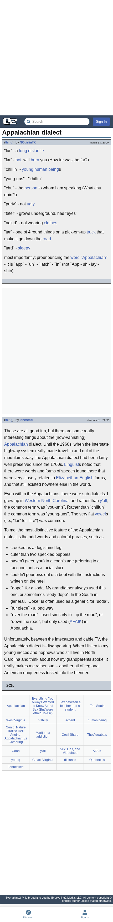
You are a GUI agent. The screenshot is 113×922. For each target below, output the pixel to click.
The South (97, 706)
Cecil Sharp (70, 735)
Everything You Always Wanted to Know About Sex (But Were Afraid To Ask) (43, 706)
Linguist (71, 464)
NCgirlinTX (28, 142)
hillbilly (43, 720)
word (75, 257)
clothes (50, 223)
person (30, 188)
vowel (100, 514)
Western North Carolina (47, 500)
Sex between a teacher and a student (70, 705)
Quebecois (97, 760)
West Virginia (15, 720)
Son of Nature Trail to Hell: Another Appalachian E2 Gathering (15, 735)
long (23, 150)
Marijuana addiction (43, 734)
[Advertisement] (56, 57)
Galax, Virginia (42, 760)
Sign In (101, 122)
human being (46, 169)
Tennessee (16, 767)
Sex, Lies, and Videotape (70, 751)
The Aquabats (97, 735)
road (47, 239)
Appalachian (94, 257)
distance (36, 150)
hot (18, 160)
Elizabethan (67, 478)
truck (91, 232)
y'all (103, 500)
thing (8, 142)
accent (70, 720)
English (86, 478)
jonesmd (26, 420)
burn (35, 160)
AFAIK (76, 621)
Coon (16, 751)
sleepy (24, 248)
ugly (31, 204)
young (27, 169)
